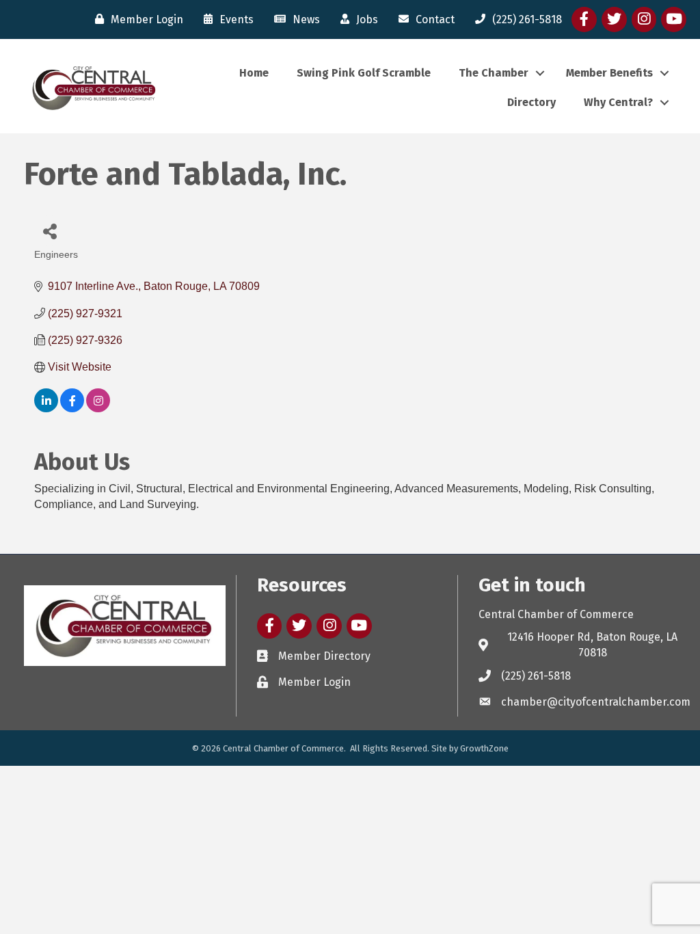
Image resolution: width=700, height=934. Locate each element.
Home (254, 72)
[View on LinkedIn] (46, 408)
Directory (531, 102)
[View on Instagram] (98, 408)
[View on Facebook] (72, 408)
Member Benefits (609, 72)
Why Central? (618, 102)
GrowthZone (484, 748)
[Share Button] (49, 230)
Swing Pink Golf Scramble (364, 72)
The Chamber (493, 72)
